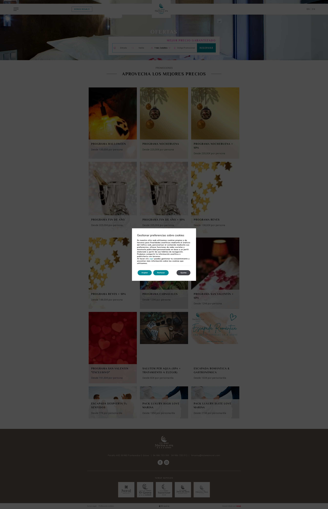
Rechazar (161, 272)
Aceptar (144, 272)
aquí (152, 259)
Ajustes (183, 272)
